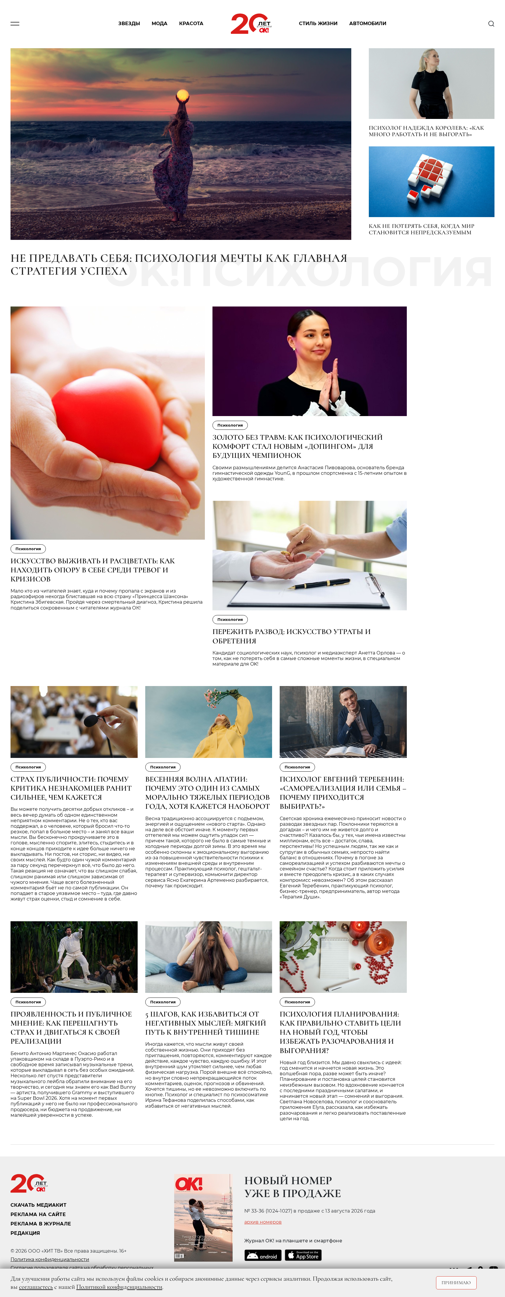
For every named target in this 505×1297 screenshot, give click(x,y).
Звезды (129, 23)
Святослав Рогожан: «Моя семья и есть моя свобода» (123, 1204)
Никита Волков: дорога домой (312, 1193)
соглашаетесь (36, 1287)
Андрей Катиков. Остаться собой (317, 1225)
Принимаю (456, 1283)
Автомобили (367, 23)
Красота (191, 23)
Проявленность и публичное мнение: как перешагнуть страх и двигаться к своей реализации (71, 1027)
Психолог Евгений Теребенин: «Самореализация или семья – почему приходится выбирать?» (343, 793)
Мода (159, 23)
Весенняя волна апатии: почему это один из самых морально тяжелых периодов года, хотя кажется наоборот (207, 793)
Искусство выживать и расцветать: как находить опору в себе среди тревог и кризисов (93, 569)
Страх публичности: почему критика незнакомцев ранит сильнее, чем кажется (71, 788)
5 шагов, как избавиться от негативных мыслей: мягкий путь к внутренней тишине (205, 1023)
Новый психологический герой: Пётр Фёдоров (338, 1209)
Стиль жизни (318, 23)
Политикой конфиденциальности (119, 1287)
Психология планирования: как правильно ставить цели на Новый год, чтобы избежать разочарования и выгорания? (340, 1032)
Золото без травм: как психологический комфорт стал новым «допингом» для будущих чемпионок (297, 446)
